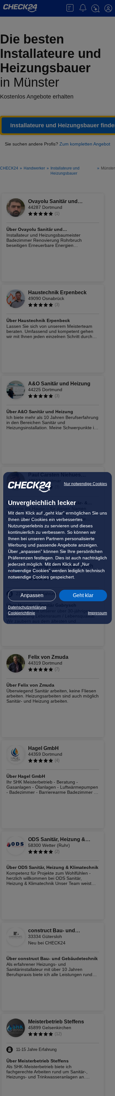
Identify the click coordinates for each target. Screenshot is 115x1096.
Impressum (97, 613)
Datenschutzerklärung (27, 607)
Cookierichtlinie (21, 613)
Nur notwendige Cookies (85, 484)
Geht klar (83, 595)
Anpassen (31, 595)
